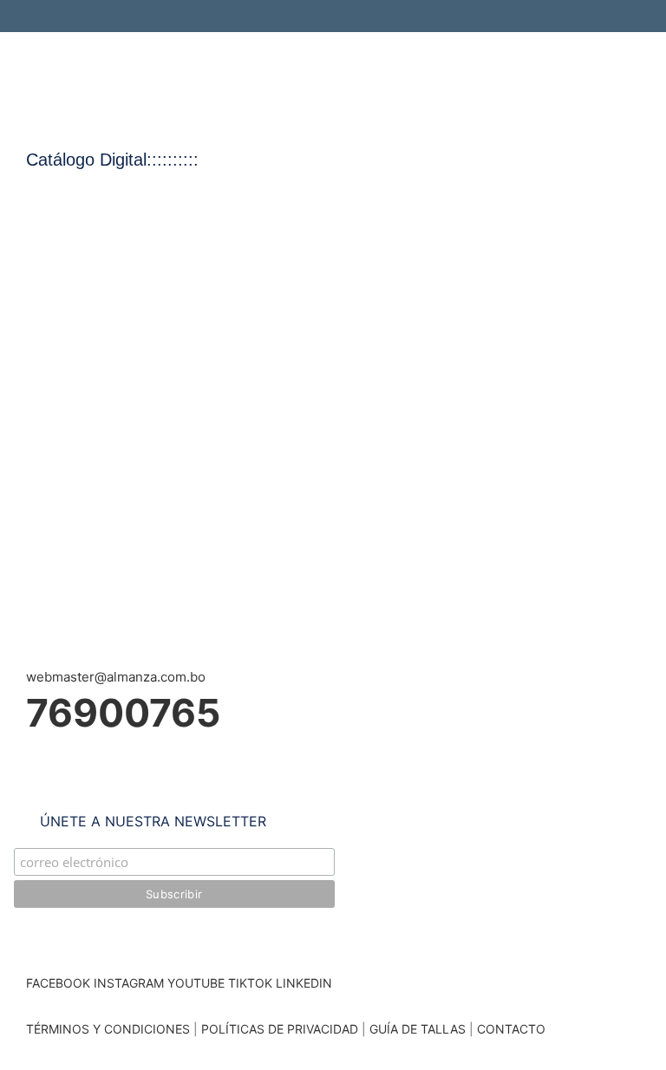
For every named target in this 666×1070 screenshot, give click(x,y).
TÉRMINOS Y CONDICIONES (108, 1028)
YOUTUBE (196, 982)
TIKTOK (250, 982)
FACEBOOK (58, 982)
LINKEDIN (304, 982)
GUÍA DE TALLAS (419, 1028)
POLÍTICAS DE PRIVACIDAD (279, 1028)
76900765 (123, 712)
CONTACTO (511, 1028)
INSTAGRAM (129, 982)
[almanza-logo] (150, 58)
